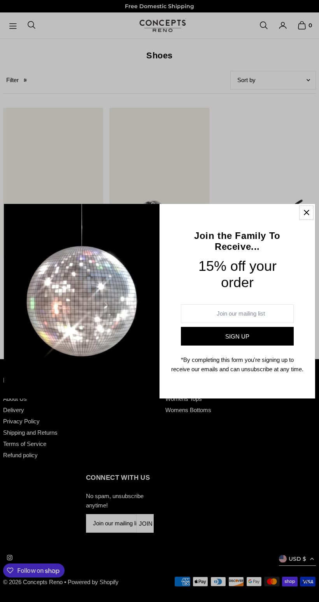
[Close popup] (306, 212)
